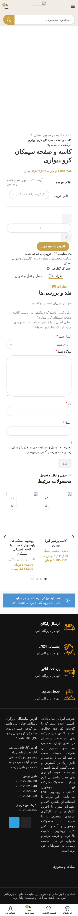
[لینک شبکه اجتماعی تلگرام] (48, 268)
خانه (68, 135)
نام (69, 403)
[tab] (56, 275)
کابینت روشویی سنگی (47, 135)
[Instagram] (26, 822)
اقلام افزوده (61, 196)
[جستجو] (9, 20)
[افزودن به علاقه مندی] (46, 498)
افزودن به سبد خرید (53, 246)
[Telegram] (14, 822)
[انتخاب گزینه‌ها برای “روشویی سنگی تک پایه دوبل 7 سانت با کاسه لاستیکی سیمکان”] (12, 505)
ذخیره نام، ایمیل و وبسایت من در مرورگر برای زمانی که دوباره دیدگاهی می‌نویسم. (42, 449)
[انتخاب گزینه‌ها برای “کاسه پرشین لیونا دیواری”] (46, 505)
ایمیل (67, 423)
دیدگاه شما (64, 351)
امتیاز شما (64, 336)
